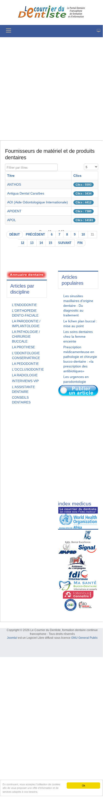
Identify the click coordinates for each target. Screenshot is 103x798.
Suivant (64, 243)
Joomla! (12, 637)
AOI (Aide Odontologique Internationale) (37, 202)
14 (41, 243)
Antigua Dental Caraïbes (25, 193)
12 (22, 243)
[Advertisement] (51, 88)
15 (50, 243)
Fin (79, 243)
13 (31, 243)
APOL (11, 220)
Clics (77, 175)
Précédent (35, 234)
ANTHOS (14, 184)
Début (14, 234)
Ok (83, 785)
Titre (11, 175)
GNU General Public (84, 637)
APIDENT (14, 211)
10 (83, 234)
